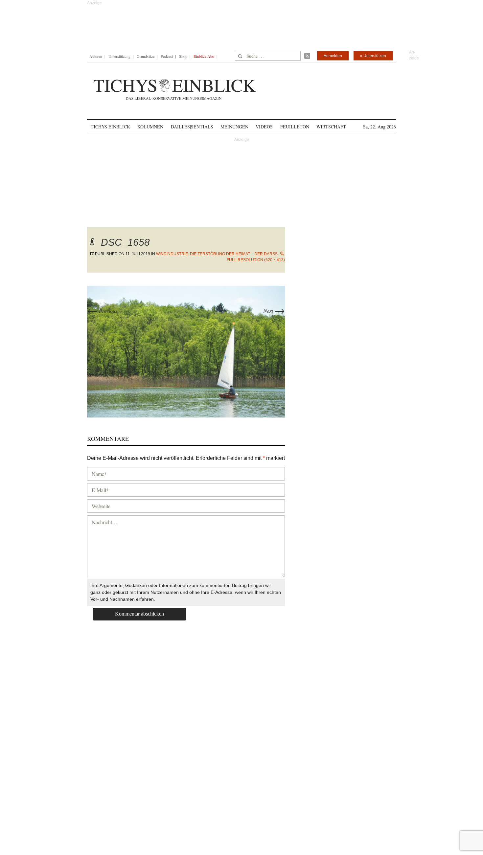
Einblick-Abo (204, 56)
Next (274, 310)
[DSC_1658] (186, 350)
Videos (264, 127)
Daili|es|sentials (192, 127)
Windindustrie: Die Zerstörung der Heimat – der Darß (217, 254)
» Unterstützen (373, 56)
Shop (183, 56)
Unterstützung (119, 56)
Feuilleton (294, 127)
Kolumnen (150, 127)
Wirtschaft (331, 127)
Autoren (95, 56)
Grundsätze (145, 56)
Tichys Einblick (110, 127)
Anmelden (333, 56)
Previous (102, 310)
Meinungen (234, 127)
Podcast (167, 56)
